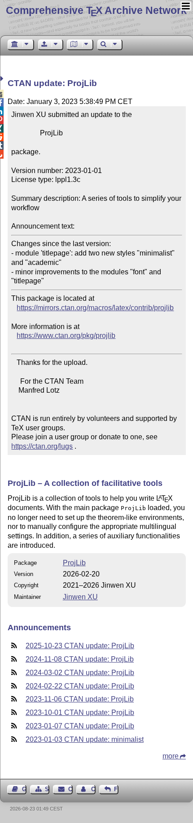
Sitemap (47, 789)
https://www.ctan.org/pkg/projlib (66, 335)
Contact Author (93, 789)
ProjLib (74, 563)
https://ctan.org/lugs (42, 446)
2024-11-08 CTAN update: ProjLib (80, 659)
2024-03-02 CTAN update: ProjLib (80, 672)
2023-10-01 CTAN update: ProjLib (80, 712)
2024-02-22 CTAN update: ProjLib (80, 686)
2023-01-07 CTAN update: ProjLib (80, 726)
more (170, 756)
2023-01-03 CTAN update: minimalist (85, 739)
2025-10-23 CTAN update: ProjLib (80, 646)
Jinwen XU (80, 597)
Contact (70, 789)
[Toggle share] (2, 78)
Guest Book (24, 789)
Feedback (116, 789)
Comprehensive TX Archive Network (96, 10)
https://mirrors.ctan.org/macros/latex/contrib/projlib (95, 308)
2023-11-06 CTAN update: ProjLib (80, 699)
